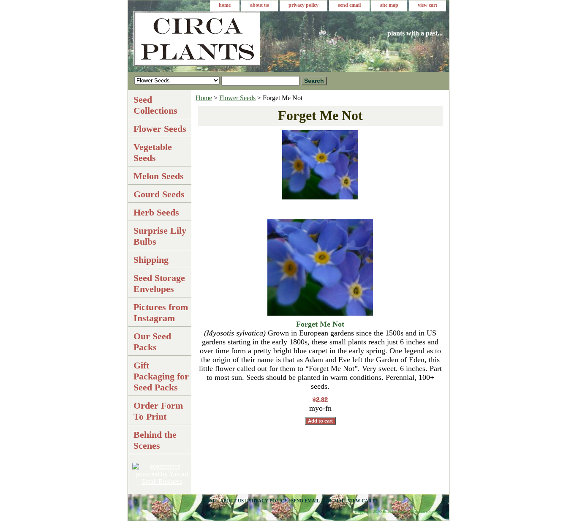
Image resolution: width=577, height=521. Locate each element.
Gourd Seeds (159, 194)
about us (259, 5)
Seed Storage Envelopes (159, 283)
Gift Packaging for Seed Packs (161, 376)
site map (389, 5)
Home (204, 97)
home (225, 5)
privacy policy (303, 5)
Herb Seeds (156, 212)
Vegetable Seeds (152, 152)
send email (349, 5)
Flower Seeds (237, 97)
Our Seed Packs (152, 341)
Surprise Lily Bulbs (159, 236)
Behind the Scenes (155, 440)
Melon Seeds (158, 176)
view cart (427, 5)
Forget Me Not (320, 324)
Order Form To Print (158, 411)
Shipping (151, 259)
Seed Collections (155, 105)
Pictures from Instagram (160, 312)
